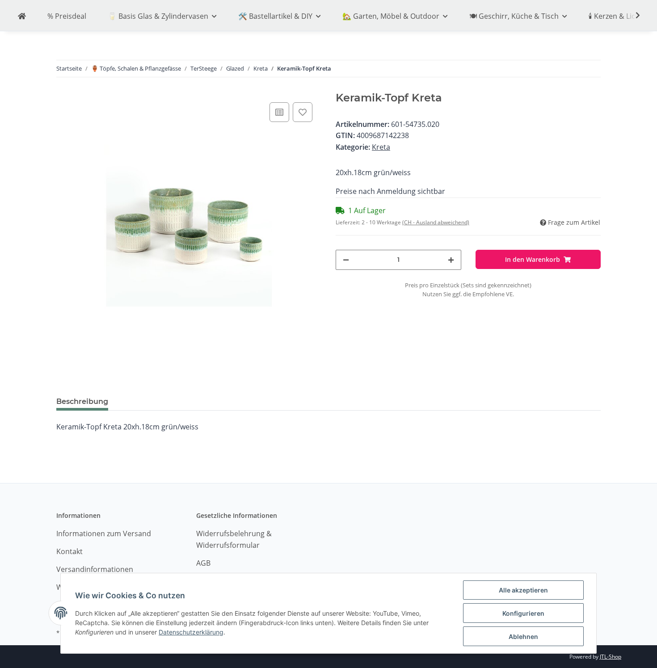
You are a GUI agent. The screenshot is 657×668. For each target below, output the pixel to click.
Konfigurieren (523, 613)
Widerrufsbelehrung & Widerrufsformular (234, 539)
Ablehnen (523, 636)
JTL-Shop (610, 656)
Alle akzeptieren (523, 590)
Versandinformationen (94, 569)
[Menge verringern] (346, 259)
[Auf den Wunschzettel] (302, 112)
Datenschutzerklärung (191, 632)
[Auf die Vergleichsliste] (279, 112)
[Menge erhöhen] (451, 259)
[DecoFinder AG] (22, 16)
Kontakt (69, 551)
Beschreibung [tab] (82, 401)
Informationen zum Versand (103, 533)
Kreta (381, 147)
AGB (203, 563)
